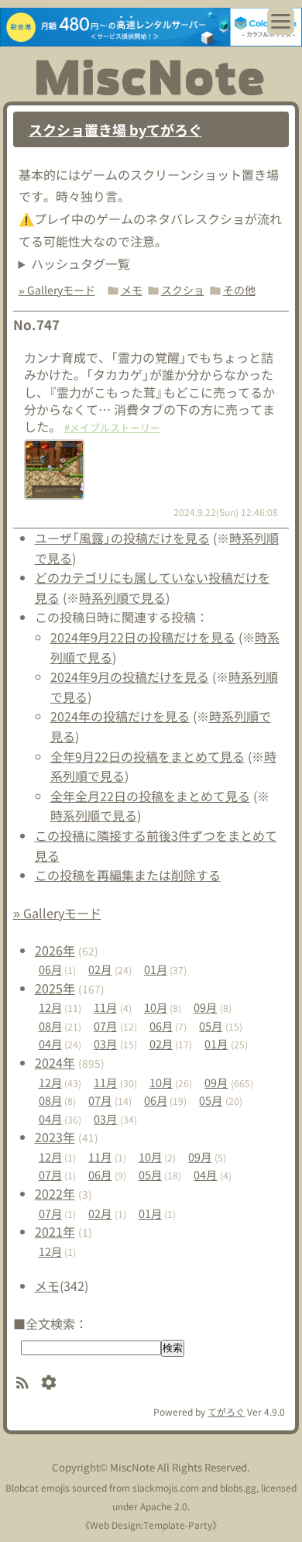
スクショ (182, 290)
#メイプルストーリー (112, 427)
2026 (55, 950)
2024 (55, 1062)
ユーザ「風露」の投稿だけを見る (122, 537)
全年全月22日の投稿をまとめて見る (150, 795)
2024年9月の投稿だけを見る (129, 676)
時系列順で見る (122, 597)
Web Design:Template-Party (151, 1524)
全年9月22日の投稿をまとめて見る (147, 756)
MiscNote (132, 1467)
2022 (55, 1193)
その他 (239, 290)
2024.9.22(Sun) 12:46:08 (225, 511)
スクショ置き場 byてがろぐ (115, 129)
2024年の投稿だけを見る (120, 716)
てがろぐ (226, 1411)
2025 (55, 988)
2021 (55, 1231)
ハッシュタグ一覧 (80, 263)
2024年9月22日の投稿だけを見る (142, 637)
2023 (55, 1136)
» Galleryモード (57, 290)
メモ (131, 290)
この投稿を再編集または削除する (128, 875)
